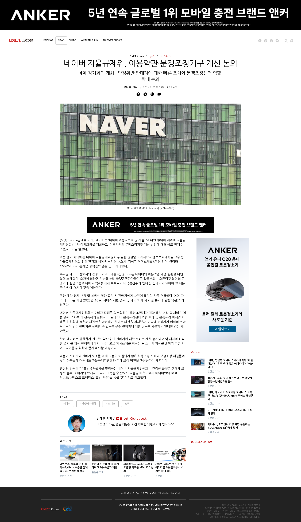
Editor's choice (112, 40)
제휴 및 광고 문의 (130, 493)
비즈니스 (166, 56)
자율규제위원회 (88, 403)
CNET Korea (137, 56)
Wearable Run (89, 40)
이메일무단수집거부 (169, 493)
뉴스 (152, 56)
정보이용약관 (149, 493)
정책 (127, 403)
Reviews (48, 40)
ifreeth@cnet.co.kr (134, 418)
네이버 (66, 403)
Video (72, 40)
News (61, 40)
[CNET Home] (22, 40)
